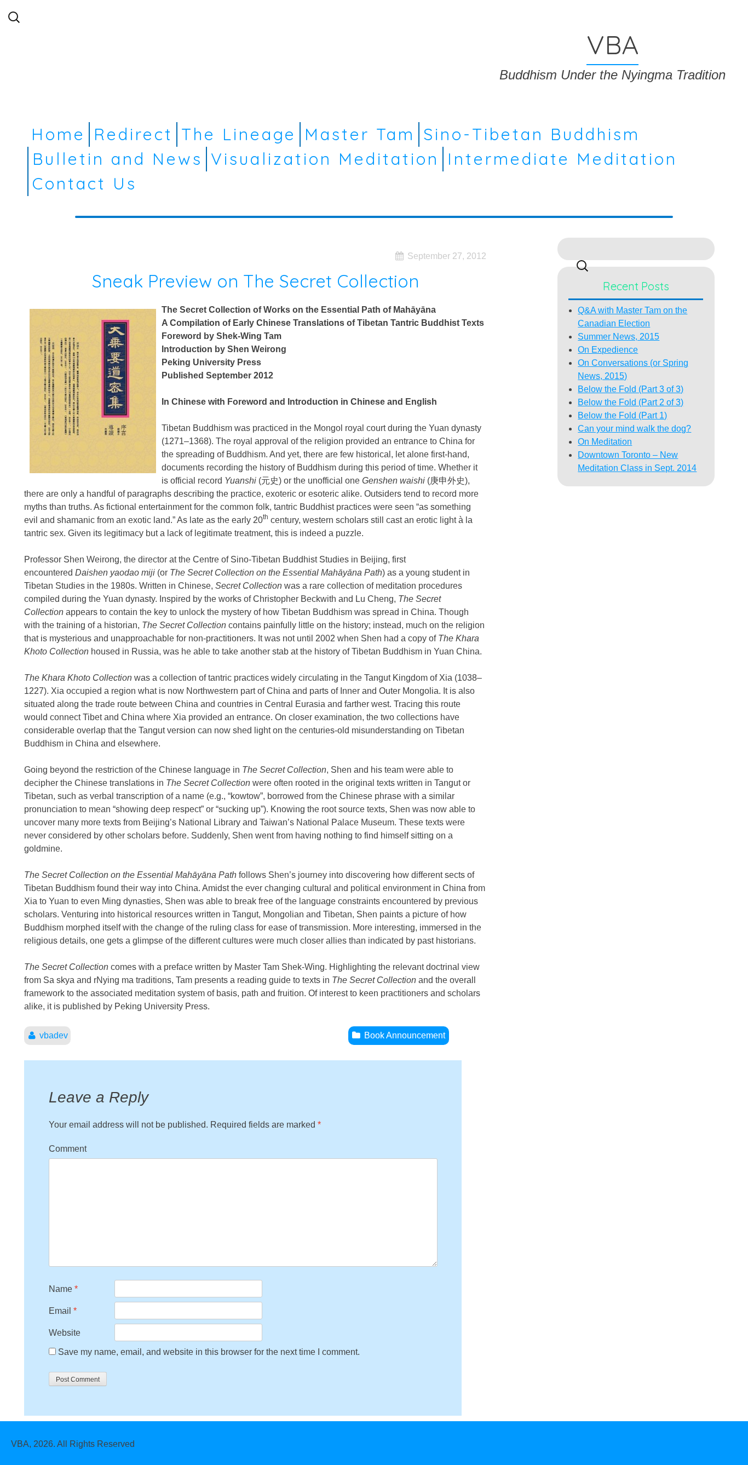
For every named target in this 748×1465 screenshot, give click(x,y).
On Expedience (608, 349)
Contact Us (84, 183)
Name (63, 1289)
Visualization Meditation (325, 158)
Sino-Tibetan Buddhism (531, 134)
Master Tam (359, 134)
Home (58, 134)
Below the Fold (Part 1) (622, 415)
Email (63, 1310)
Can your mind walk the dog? (634, 428)
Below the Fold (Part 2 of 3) (630, 402)
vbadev (53, 1035)
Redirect (133, 134)
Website (64, 1332)
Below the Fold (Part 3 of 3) (630, 389)
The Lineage (238, 134)
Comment (68, 1148)
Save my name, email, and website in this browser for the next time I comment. (209, 1352)
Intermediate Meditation (562, 158)
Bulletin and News (117, 158)
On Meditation (605, 441)
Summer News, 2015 (618, 336)
